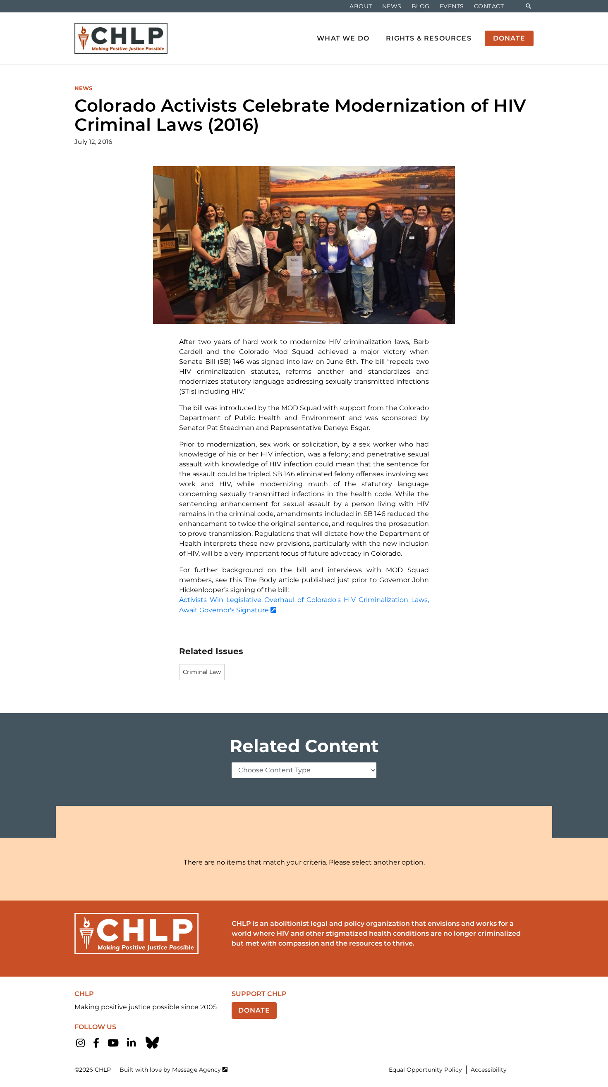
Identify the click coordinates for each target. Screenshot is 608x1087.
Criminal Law (202, 672)
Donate (254, 1010)
